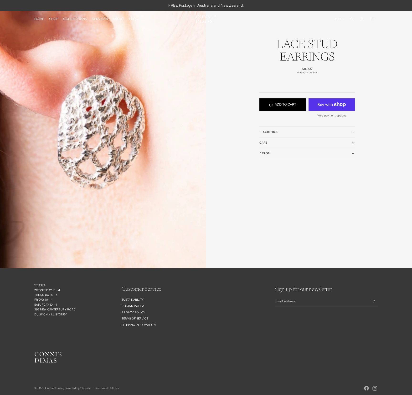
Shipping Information (139, 325)
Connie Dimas (54, 388)
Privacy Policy (133, 312)
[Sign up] (373, 301)
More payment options (331, 115)
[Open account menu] (362, 19)
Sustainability (133, 300)
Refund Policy (133, 306)
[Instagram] (375, 388)
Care (263, 143)
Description (268, 132)
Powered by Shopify (77, 388)
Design (264, 153)
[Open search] (352, 19)
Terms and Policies (106, 388)
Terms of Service (135, 318)
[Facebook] (366, 388)
